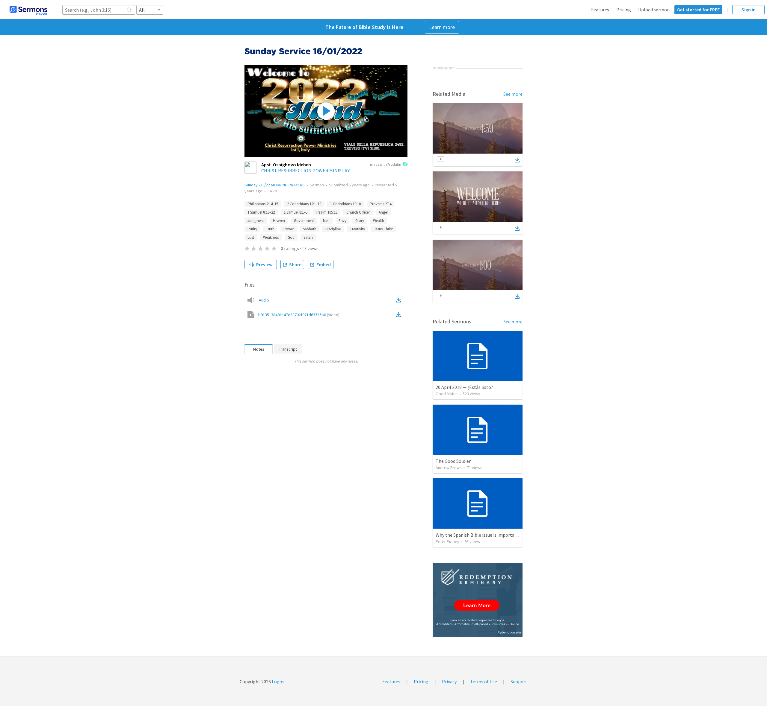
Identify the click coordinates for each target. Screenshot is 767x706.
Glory (359, 220)
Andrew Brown (449, 467)
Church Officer (358, 212)
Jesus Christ (383, 229)
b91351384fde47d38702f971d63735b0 (298, 314)
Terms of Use (483, 681)
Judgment (255, 220)
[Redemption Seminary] (478, 600)
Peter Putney (447, 541)
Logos (277, 681)
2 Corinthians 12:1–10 (304, 203)
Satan (308, 237)
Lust (250, 237)
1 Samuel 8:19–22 (261, 212)
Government (304, 220)
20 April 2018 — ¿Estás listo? (464, 387)
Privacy (449, 681)
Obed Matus (447, 393)
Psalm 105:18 (326, 212)
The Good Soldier (453, 461)
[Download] (517, 160)
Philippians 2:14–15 (262, 203)
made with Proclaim (385, 164)
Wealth (378, 220)
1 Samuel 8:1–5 (295, 212)
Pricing (623, 10)
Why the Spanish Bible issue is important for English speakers (499, 535)
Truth (270, 229)
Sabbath (309, 229)
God (291, 237)
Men (326, 220)
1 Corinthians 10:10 (345, 203)
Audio (264, 300)
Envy (342, 220)
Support (519, 681)
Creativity (357, 229)
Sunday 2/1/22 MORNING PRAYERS (274, 185)
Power (288, 229)
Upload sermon (654, 10)
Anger (383, 212)
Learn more (442, 27)
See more (513, 94)
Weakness (271, 237)
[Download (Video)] (399, 314)
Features (600, 10)
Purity (252, 229)
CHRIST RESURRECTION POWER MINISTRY (305, 171)
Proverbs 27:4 (380, 203)
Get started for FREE (698, 10)
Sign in (749, 10)
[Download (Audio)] (399, 300)
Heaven (279, 220)
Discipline (333, 229)
